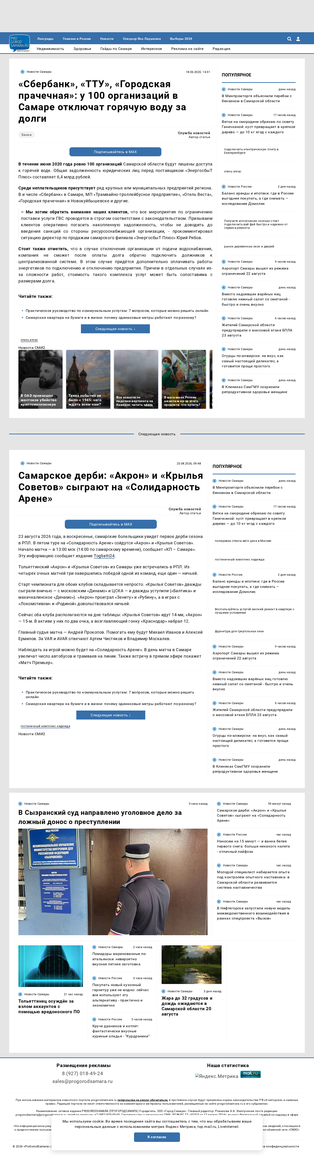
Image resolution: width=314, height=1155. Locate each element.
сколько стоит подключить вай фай (251, 222)
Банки (26, 134)
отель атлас (29, 340)
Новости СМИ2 (31, 347)
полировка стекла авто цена (236, 541)
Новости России (240, 186)
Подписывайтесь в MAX (115, 152)
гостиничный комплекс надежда (45, 726)
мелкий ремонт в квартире (272, 609)
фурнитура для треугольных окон (239, 631)
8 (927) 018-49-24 (82, 1073)
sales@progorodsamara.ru (82, 1081)
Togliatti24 (104, 555)
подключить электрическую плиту (250, 149)
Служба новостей (194, 133)
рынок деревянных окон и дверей (249, 246)
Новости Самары (39, 71)
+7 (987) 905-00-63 (107, 1114)
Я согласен (157, 1137)
